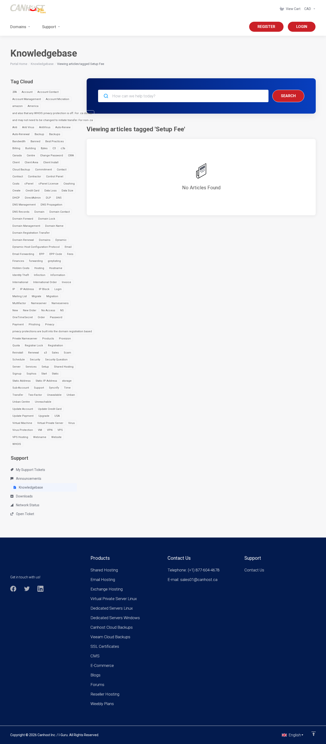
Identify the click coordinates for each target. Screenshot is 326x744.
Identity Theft (20, 275)
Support (39, 387)
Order (41, 317)
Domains (44, 240)
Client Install (50, 162)
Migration (52, 296)
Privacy (49, 324)
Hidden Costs (20, 268)
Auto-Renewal (21, 134)
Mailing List (19, 296)
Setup (45, 366)
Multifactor (19, 303)
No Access (48, 310)
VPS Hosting (20, 437)
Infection (39, 275)
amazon (17, 106)
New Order (29, 310)
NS (62, 310)
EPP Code (55, 254)
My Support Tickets (30, 470)
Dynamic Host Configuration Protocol (36, 246)
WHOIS (16, 444)
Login (58, 289)
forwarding (36, 261)
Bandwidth (19, 141)
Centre (31, 155)
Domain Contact (59, 211)
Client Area (31, 162)
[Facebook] (13, 589)
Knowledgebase (42, 64)
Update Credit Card (50, 409)
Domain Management (26, 225)
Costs (15, 183)
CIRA (71, 155)
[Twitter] (27, 589)
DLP (48, 197)
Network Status (27, 505)
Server (16, 366)
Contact (61, 169)
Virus (71, 423)
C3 (54, 148)
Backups (54, 134)
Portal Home (18, 64)
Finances (18, 261)
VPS (60, 430)
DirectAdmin (33, 197)
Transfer (17, 394)
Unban (71, 394)
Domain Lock (46, 218)
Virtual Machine (22, 423)
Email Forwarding (23, 254)
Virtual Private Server (50, 423)
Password (56, 317)
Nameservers (60, 303)
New (15, 310)
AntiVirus (44, 127)
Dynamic (61, 240)
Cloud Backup (21, 169)
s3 (45, 352)
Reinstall (17, 352)
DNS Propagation (51, 204)
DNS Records (20, 211)
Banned (35, 141)
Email (68, 246)
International (20, 282)
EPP (41, 254)
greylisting (54, 261)
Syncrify (54, 387)
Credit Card (32, 190)
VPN (50, 430)
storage (67, 380)
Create (16, 190)
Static (55, 373)
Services (31, 366)
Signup (16, 373)
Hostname (55, 268)
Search (288, 96)
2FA (14, 92)
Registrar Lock (34, 345)
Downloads (24, 496)
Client (16, 162)
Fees (70, 254)
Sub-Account (20, 387)
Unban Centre (21, 401)
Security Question (56, 359)
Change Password (51, 155)
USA (57, 415)
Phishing (34, 324)
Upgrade (43, 415)
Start (44, 373)
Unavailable (54, 394)
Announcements (28, 478)
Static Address (21, 380)
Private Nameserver (24, 338)
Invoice (66, 282)
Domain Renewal (23, 240)
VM (40, 430)
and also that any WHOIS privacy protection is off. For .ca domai (52, 113)
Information (57, 275)
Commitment (43, 169)
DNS (59, 197)
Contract (17, 176)
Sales (55, 352)
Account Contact (47, 92)
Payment (18, 324)
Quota (16, 345)
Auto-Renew (62, 127)
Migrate (36, 296)
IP (13, 289)
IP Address (27, 289)
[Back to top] (314, 734)
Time (67, 387)
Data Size (67, 190)
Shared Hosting (64, 366)
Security (35, 359)
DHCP (16, 197)
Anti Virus (28, 127)
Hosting (39, 268)
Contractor (34, 176)
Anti (14, 127)
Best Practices (54, 141)
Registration (55, 345)
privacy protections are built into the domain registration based (52, 331)
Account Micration (57, 99)
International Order (45, 282)
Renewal (33, 352)
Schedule (18, 359)
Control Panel (54, 176)
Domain (39, 211)
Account (27, 92)
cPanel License (48, 183)
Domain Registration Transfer (31, 232)
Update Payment (22, 415)
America (33, 106)
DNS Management (24, 204)
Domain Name (54, 225)
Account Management (26, 99)
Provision (65, 338)
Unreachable (43, 401)
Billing (16, 148)
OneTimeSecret (22, 317)
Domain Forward (22, 218)
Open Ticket (24, 514)
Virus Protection (22, 430)
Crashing (69, 183)
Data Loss (50, 190)
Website (56, 437)
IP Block (44, 289)
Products (48, 338)
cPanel (28, 183)
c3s (63, 148)
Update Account (22, 409)
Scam (67, 352)
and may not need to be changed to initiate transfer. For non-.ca (52, 120)
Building (30, 148)
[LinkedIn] (40, 589)
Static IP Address (46, 380)
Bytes (44, 148)
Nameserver (39, 303)
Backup (39, 134)
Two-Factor (35, 394)
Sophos (31, 373)
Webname (39, 437)
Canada (17, 155)
